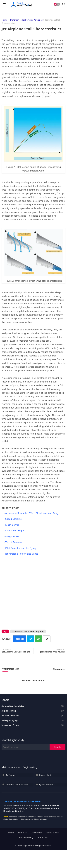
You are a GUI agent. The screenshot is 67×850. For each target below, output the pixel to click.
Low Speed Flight (14, 530)
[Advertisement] (33, 592)
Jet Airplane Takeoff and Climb (21, 553)
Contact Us (42, 837)
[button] (57, 4)
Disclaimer (36, 832)
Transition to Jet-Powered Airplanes (26, 19)
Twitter (30, 639)
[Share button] (46, 638)
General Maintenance (17, 784)
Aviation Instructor (33, 715)
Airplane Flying (33, 711)
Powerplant (45, 775)
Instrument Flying (33, 725)
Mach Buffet (12, 524)
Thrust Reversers (14, 542)
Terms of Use (52, 832)
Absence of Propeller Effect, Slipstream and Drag (31, 513)
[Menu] (4, 4)
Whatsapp (39, 639)
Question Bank (47, 784)
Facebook (19, 638)
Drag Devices (12, 536)
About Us (22, 832)
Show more (59, 669)
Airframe (10, 775)
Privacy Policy (26, 837)
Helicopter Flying (33, 720)
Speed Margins (13, 518)
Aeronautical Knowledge (33, 706)
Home (4, 19)
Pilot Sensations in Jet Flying (20, 547)
